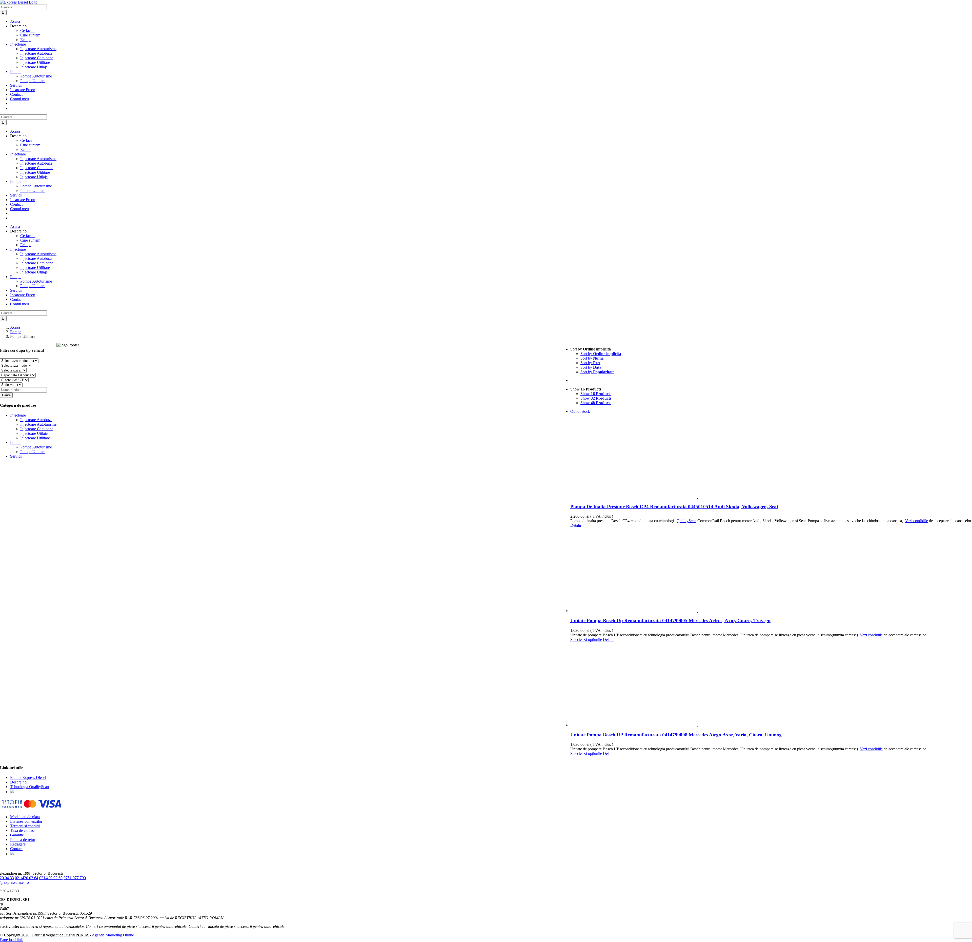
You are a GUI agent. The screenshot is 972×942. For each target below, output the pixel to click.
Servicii (16, 456)
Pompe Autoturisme (36, 447)
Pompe (15, 442)
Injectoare (18, 415)
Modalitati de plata (25, 817)
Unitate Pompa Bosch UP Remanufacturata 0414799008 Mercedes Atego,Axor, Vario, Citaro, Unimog (676, 734)
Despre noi (19, 782)
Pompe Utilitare (32, 451)
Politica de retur (22, 839)
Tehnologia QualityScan (29, 786)
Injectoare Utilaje (34, 433)
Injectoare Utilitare (35, 438)
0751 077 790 (75, 878)
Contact (16, 849)
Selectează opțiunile (586, 639)
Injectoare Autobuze (36, 420)
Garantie (17, 835)
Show (595, 393)
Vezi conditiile (916, 521)
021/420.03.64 (26, 878)
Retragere (18, 844)
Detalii (575, 525)
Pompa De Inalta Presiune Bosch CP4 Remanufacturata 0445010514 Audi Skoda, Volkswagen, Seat (674, 506)
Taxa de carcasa (22, 830)
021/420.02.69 (51, 878)
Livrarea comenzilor (26, 821)
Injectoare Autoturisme (38, 424)
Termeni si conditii (25, 826)
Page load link (11, 939)
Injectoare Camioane (36, 429)
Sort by (600, 353)
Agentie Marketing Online (113, 935)
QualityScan (686, 521)
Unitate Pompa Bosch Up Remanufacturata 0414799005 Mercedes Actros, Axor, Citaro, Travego (670, 620)
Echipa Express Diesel (28, 777)
